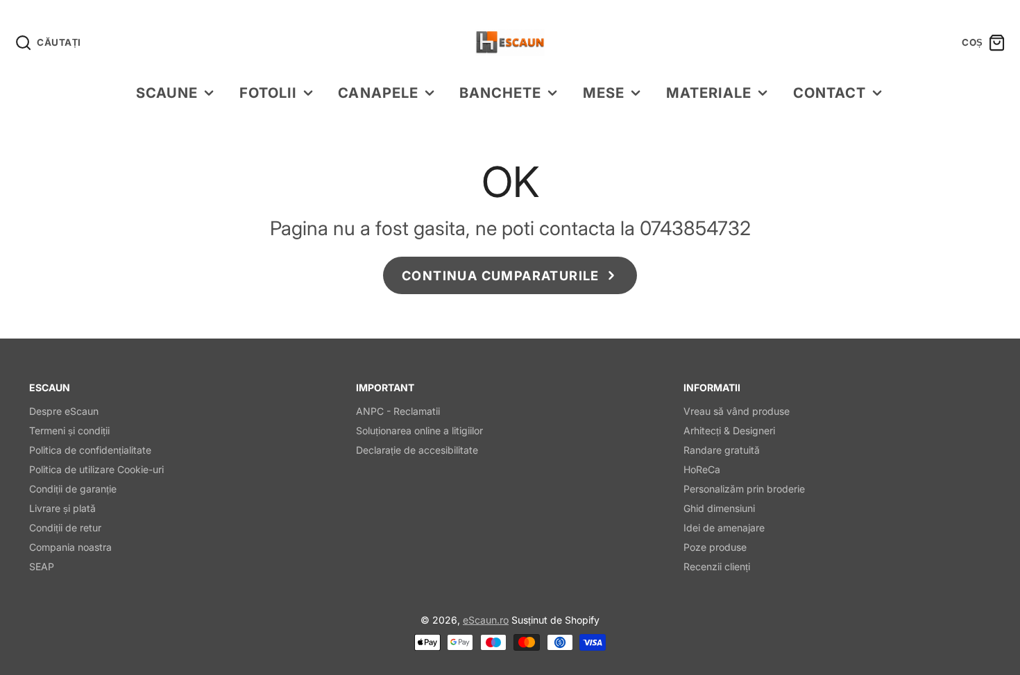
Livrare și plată (62, 508)
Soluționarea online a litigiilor (419, 430)
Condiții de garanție (73, 489)
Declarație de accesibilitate (417, 450)
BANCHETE (500, 92)
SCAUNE (167, 92)
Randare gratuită (721, 450)
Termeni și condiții (69, 430)
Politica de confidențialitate (90, 450)
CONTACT (829, 92)
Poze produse (715, 547)
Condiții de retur (65, 527)
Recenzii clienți (716, 566)
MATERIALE (708, 92)
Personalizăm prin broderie (744, 489)
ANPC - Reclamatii (398, 411)
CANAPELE (378, 92)
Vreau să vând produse (736, 411)
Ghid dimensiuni (719, 508)
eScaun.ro (486, 620)
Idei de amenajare (724, 527)
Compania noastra (70, 547)
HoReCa (701, 469)
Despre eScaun (64, 411)
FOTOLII (268, 92)
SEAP (41, 566)
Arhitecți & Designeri (729, 430)
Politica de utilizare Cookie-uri (96, 469)
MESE (603, 92)
